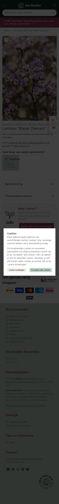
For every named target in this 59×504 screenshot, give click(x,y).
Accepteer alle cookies (40, 270)
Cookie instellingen (16, 270)
